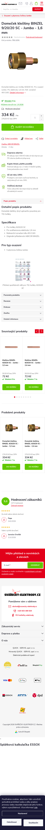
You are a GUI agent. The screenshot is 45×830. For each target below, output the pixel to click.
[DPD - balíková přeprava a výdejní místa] (37, 695)
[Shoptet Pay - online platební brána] (37, 665)
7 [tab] (28, 397)
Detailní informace (17, 92)
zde (35, 807)
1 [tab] (14, 397)
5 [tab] (23, 397)
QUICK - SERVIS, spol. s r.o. (24, 648)
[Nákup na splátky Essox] (7, 695)
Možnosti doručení (12, 109)
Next (41, 331)
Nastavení (22, 813)
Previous (37, 331)
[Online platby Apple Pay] (37, 680)
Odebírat (35, 565)
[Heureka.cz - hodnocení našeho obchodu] (7, 665)
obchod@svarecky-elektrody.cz (24, 606)
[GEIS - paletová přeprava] (22, 710)
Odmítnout (12, 822)
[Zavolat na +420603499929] (26, 3)
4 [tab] (21, 397)
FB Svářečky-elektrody (25, 615)
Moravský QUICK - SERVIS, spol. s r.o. (24, 651)
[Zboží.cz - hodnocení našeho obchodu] (22, 665)
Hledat (37, 9)
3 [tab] (19, 397)
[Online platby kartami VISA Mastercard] (7, 680)
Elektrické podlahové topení (23, 655)
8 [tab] (30, 397)
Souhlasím (33, 822)
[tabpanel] (11, 364)
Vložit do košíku (24, 127)
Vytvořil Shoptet (24, 732)
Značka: (11, 144)
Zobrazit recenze (17, 505)
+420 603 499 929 (24, 611)
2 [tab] (17, 397)
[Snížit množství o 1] (41, 119)
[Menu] (41, 3)
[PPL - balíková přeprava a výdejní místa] (22, 695)
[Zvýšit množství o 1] (41, 116)
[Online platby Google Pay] (22, 680)
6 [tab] (25, 397)
